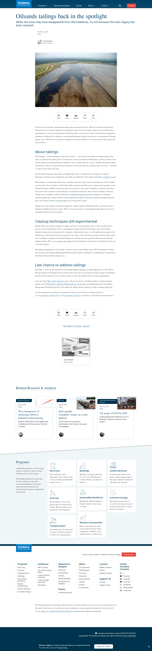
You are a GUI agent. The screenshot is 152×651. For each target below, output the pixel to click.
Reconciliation (84, 579)
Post (58, 118)
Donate (131, 6)
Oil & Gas (77, 326)
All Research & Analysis (64, 582)
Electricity (21, 567)
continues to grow (109, 177)
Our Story (82, 573)
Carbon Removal (23, 589)
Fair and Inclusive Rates (45, 571)
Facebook (127, 585)
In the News (84, 587)
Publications (63, 573)
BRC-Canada (43, 567)
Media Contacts (106, 567)
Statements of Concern (72, 295)
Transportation (23, 573)
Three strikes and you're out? (57, 281)
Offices (102, 570)
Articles (61, 576)
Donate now (128, 554)
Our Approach (84, 567)
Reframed (41, 585)
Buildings (21, 576)
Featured (61, 570)
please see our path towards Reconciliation (56, 611)
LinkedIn (126, 579)
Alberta (70, 326)
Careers (82, 582)
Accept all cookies (103, 646)
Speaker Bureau (106, 573)
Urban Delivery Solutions (44, 576)
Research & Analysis (62, 6)
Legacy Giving (105, 585)
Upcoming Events (65, 592)
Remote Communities (22, 585)
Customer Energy (24, 592)
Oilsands (86, 326)
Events (79, 6)
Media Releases (64, 578)
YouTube (126, 582)
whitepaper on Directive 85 (50, 295)
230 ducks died (60, 200)
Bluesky (126, 576)
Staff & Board (84, 570)
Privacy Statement (129, 636)
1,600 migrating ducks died (80, 194)
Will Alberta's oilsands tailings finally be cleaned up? (65, 284)
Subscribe (127, 590)
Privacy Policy (62, 648)
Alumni (82, 585)
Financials (83, 576)
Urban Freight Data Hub (43, 581)
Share (76, 118)
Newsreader (128, 588)
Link (93, 118)
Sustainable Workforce (22, 580)
